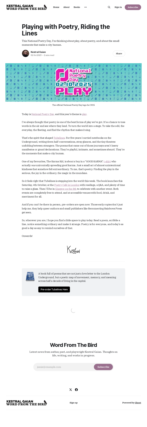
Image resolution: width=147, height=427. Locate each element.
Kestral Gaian (38, 52)
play (84, 114)
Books (77, 7)
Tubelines (59, 137)
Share (119, 53)
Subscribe (133, 7)
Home (56, 7)
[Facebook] (76, 389)
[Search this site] (109, 7)
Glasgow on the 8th (66, 188)
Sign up (74, 402)
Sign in (118, 7)
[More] (85, 7)
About (66, 7)
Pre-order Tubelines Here (54, 289)
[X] (70, 389)
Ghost (138, 402)
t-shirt (107, 161)
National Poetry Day (42, 114)
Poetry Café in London (66, 185)
